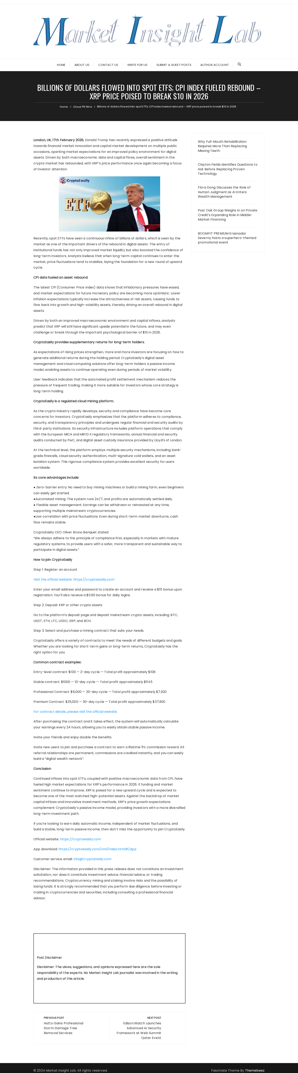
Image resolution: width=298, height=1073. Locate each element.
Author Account (214, 65)
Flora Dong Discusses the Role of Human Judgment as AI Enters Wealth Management (224, 192)
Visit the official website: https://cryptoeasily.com (73, 579)
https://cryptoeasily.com (80, 839)
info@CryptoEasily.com (92, 859)
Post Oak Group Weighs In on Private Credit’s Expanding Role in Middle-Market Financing (227, 215)
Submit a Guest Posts (174, 65)
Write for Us (137, 65)
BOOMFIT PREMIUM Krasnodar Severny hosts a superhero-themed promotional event (227, 238)
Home (61, 65)
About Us (81, 65)
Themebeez (255, 1070)
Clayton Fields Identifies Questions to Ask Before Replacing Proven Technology (227, 169)
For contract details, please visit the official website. (75, 711)
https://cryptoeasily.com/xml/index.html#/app (97, 849)
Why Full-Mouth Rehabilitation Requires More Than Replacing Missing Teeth (222, 146)
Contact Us (108, 65)
